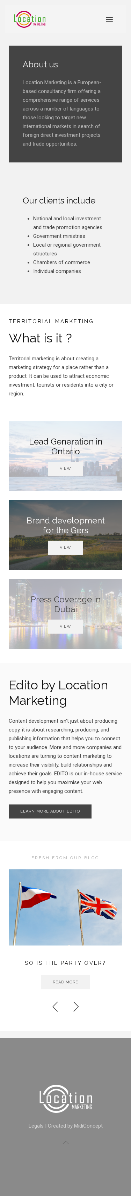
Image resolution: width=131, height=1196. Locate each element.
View (65, 468)
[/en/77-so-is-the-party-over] (65, 907)
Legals (36, 1126)
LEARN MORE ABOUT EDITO (50, 811)
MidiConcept (88, 1126)
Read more (65, 982)
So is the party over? (65, 963)
